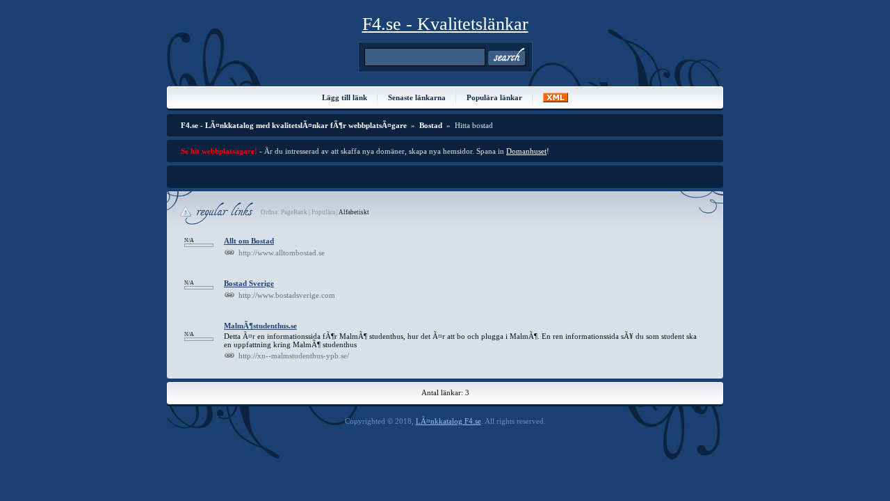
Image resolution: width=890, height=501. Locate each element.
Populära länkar (494, 97)
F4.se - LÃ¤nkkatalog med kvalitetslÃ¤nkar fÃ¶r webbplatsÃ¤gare (294, 125)
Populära (323, 212)
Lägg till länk (344, 97)
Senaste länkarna (417, 97)
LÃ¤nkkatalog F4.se (448, 421)
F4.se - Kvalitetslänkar (445, 24)
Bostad (430, 125)
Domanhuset (526, 151)
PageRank (293, 212)
